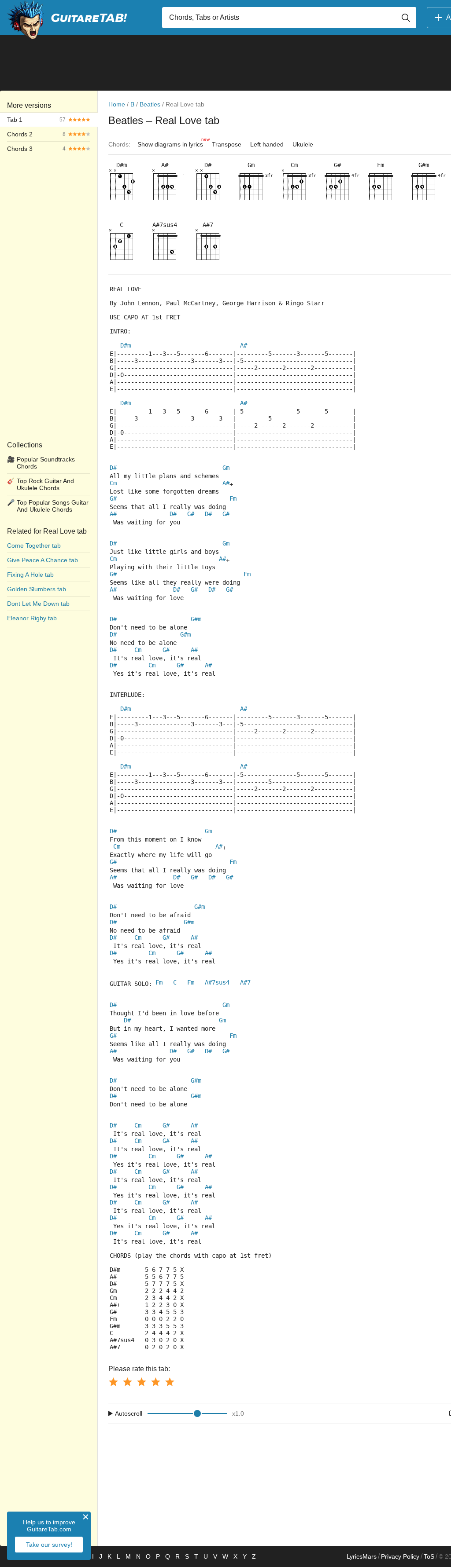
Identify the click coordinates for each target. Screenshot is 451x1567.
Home (116, 104)
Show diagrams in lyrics (172, 142)
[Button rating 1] (113, 1382)
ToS (429, 1556)
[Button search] (405, 17)
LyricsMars (362, 1556)
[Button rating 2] (127, 1382)
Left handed (267, 144)
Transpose (226, 144)
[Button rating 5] (170, 1382)
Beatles (150, 104)
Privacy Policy (400, 1556)
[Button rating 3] (141, 1382)
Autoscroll (128, 1413)
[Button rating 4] (155, 1382)
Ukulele (302, 144)
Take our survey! (49, 1544)
